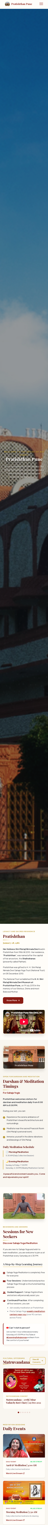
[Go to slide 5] (27, 1412)
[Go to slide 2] (20, 1412)
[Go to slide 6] (29, 1412)
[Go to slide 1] (18, 1412)
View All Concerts (36, 1360)
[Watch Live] (24, 1446)
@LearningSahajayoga (16, 1337)
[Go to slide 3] (23, 1412)
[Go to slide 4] (25, 1412)
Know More (12, 1000)
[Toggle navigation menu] (41, 4)
